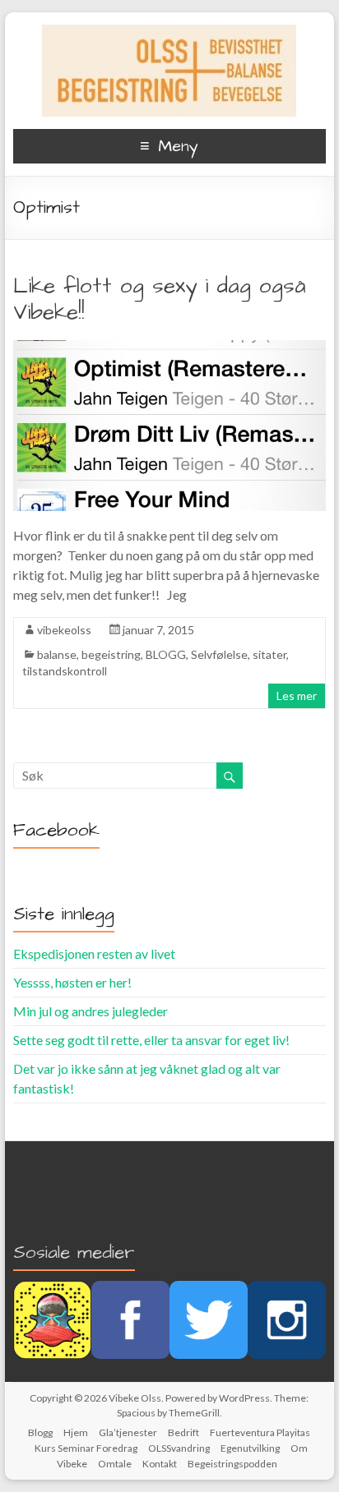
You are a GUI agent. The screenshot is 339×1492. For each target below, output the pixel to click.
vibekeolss (64, 630)
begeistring (111, 654)
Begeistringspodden (232, 1463)
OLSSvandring (179, 1448)
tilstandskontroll (64, 671)
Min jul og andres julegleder (90, 1011)
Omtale (115, 1463)
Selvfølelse (219, 654)
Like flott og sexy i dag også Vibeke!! (159, 299)
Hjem (75, 1432)
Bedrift (183, 1432)
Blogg (40, 1432)
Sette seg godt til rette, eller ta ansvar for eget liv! (151, 1040)
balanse (57, 654)
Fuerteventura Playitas (260, 1432)
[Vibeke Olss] (169, 32)
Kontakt (159, 1463)
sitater (269, 654)
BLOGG (166, 654)
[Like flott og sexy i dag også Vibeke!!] (169, 348)
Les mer (296, 695)
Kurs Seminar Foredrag (86, 1448)
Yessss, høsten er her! (72, 982)
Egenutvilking (250, 1448)
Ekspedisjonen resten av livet (94, 953)
